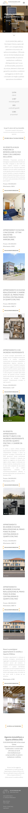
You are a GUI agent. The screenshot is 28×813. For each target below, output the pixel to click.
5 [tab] (11, 218)
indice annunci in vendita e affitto (14, 777)
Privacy (4, 806)
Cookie (8, 806)
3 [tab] (4, 30)
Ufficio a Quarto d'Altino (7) (14, 775)
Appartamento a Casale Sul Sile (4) (14, 769)
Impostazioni (6, 808)
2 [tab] (3, 30)
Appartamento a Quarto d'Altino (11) (13, 771)
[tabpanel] (14, 206)
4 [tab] (9, 218)
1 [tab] (1, 30)
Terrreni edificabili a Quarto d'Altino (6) (14, 773)
